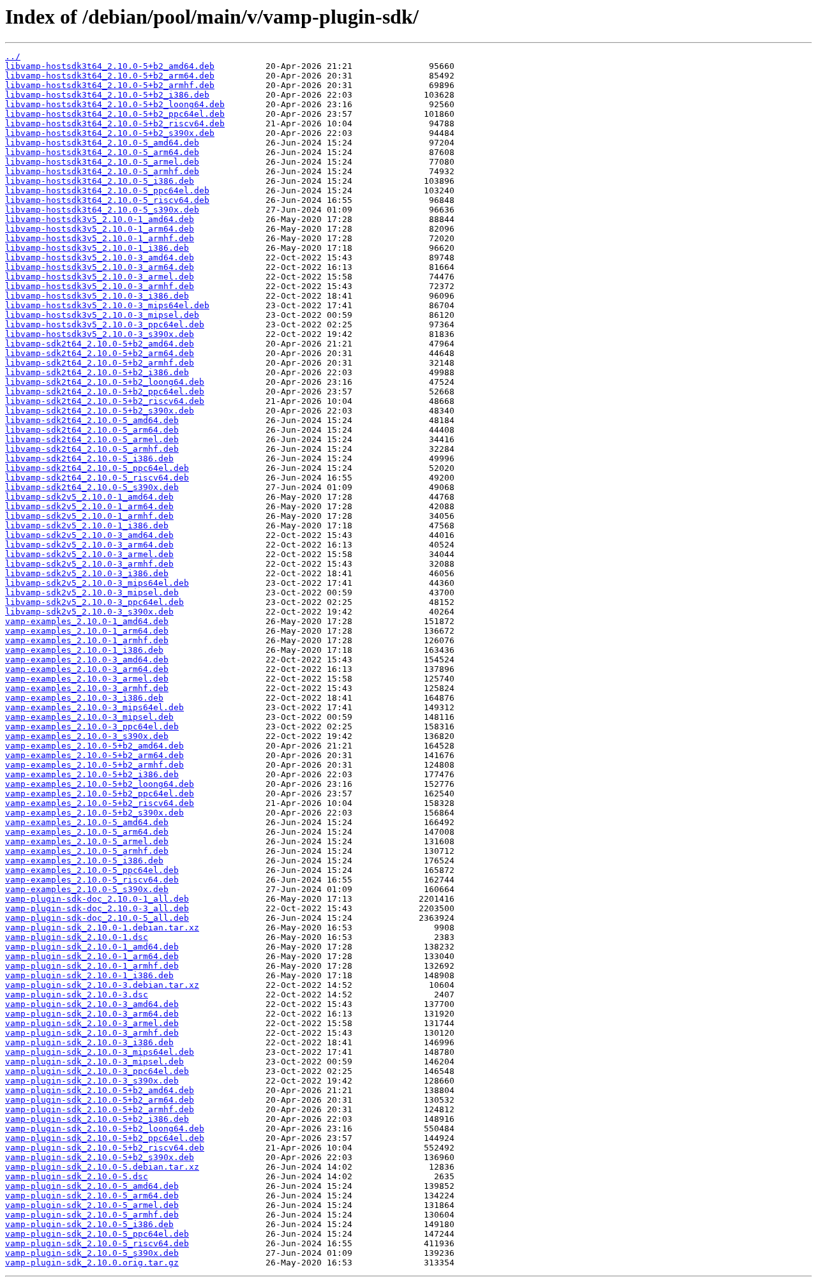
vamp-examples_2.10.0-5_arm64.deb (87, 832)
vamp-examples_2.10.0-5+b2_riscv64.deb (99, 803)
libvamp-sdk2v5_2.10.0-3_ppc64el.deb (94, 602)
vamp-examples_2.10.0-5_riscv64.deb (92, 879)
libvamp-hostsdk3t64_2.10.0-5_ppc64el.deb (107, 190)
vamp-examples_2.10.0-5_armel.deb (87, 841)
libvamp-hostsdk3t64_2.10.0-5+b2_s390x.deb (109, 133)
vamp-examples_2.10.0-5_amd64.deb (87, 822)
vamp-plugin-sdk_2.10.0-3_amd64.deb (92, 1004)
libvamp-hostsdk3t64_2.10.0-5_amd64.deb (102, 142)
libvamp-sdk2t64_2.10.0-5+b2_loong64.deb (104, 382)
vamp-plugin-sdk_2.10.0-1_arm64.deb (92, 956)
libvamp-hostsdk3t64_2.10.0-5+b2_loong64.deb (115, 104)
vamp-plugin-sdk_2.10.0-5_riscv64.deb (97, 1243)
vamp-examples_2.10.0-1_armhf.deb (87, 640)
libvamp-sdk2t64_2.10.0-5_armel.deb (92, 439)
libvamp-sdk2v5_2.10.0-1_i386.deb (87, 525)
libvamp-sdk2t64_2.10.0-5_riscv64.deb (97, 477)
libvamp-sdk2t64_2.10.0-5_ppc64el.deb (97, 468)
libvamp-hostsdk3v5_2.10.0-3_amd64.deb (99, 257)
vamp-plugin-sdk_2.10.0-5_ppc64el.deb (97, 1234)
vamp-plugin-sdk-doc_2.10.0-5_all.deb (97, 918)
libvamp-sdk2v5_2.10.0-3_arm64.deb (89, 544)
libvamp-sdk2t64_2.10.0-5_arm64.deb (92, 430)
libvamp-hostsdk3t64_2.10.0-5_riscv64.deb (107, 200)
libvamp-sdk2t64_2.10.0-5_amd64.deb (92, 420)
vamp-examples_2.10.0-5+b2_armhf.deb (94, 765)
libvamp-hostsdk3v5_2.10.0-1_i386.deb (97, 248)
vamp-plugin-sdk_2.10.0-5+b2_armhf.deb (99, 1109)
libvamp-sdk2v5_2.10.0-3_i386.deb (87, 573)
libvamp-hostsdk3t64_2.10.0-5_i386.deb (99, 181)
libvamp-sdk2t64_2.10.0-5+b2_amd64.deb (99, 343)
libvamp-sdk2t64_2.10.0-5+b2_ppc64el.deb (104, 391)
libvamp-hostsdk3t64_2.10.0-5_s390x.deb (102, 209)
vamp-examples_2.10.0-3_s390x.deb (87, 736)
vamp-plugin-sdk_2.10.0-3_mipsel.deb (94, 1061)
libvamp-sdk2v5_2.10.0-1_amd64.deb (89, 497)
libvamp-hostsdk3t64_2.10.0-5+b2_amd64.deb (109, 66)
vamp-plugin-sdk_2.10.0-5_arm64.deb (92, 1195)
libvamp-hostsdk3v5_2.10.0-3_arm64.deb (99, 267)
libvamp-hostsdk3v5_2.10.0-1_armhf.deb (99, 238)
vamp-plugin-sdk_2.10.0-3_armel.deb (92, 1023)
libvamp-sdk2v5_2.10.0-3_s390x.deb (89, 611)
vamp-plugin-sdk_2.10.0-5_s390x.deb (92, 1253)
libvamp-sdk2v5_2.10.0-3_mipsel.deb (92, 592)
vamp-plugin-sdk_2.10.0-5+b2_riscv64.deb (104, 1147)
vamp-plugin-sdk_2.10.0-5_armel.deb (92, 1205)
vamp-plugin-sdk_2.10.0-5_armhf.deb (92, 1214)
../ (12, 56)
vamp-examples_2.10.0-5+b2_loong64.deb (99, 784)
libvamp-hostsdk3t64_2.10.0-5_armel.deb (102, 162)
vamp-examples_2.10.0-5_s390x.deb (87, 889)
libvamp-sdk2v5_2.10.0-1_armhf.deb (89, 516)
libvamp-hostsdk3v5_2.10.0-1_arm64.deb (99, 229)
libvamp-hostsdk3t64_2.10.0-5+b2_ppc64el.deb (115, 114)
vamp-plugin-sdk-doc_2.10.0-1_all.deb (97, 899)
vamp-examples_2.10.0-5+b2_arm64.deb (94, 755)
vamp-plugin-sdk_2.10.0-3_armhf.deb (92, 1033)
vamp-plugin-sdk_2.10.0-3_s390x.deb (92, 1080)
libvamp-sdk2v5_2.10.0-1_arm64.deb (89, 506)
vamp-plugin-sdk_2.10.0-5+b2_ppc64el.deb (104, 1138)
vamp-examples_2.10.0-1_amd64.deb (87, 621)
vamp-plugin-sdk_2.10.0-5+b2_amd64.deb (99, 1090)
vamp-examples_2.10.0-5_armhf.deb (87, 851)
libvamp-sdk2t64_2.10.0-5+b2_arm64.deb (99, 353)
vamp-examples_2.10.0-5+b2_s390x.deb (94, 812)
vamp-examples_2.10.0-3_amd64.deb (87, 659)
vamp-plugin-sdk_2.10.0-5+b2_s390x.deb (99, 1157)
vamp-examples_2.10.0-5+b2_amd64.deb (94, 745)
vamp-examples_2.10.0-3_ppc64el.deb (92, 726)
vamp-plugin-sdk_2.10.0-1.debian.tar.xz (102, 927)
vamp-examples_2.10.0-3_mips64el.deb (94, 707)
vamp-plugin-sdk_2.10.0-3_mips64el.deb (99, 1052)
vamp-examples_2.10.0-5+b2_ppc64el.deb (99, 793)
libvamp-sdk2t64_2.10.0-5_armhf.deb (92, 449)
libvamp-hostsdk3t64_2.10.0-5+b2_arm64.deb (109, 75)
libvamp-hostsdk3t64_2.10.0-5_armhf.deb (102, 171)
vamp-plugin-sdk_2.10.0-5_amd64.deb (92, 1186)
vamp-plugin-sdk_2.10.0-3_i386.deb (89, 1042)
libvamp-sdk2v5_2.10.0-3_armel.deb (89, 554)
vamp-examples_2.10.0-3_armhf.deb (87, 688)
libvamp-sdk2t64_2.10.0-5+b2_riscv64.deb (104, 401)
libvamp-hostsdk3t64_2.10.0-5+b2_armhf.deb (109, 85)
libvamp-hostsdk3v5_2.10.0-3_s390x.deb (99, 334)
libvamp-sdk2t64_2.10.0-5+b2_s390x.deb (99, 410)
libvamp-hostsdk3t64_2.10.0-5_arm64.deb (102, 152)
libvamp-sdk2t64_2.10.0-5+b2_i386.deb (97, 372)
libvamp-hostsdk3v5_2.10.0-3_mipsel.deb (102, 315)
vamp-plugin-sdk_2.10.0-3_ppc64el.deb (97, 1071)
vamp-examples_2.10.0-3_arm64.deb (87, 669)
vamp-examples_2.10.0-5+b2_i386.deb (92, 774)
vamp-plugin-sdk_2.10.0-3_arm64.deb (92, 1013)
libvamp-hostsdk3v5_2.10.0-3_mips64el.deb (107, 305)
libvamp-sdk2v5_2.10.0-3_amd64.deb (89, 535)
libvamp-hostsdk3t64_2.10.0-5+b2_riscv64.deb (115, 123)
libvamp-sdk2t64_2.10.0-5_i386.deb (89, 458)
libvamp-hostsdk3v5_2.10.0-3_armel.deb (99, 276)
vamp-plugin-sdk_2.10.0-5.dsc (76, 1176)
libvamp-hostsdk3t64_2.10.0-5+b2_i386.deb (107, 95)
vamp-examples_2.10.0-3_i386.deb (84, 698)
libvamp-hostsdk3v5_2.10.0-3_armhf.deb (99, 286)
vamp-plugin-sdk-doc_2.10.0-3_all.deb (97, 908)
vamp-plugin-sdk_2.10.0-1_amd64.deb (92, 946)
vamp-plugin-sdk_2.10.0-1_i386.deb (89, 975)
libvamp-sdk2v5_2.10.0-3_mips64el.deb (97, 583)
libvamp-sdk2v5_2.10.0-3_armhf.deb (89, 564)
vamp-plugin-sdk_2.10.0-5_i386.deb (89, 1224)
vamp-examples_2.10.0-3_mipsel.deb (89, 717)
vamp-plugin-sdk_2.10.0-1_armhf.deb (92, 966)
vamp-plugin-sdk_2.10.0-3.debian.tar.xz (102, 985)
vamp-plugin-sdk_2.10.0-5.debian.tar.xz (102, 1167)
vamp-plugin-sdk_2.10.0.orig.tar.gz (92, 1262)
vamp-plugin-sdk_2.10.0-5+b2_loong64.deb (104, 1128)
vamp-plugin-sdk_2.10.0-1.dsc (76, 937)
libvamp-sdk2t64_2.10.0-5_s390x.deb (92, 487)
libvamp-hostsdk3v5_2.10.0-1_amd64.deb (99, 219)
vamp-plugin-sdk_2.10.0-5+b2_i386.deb (97, 1119)
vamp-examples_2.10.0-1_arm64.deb (87, 631)
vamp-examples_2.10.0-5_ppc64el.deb (92, 870)
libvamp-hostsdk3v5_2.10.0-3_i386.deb (97, 296)
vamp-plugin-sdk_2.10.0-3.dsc (76, 994)
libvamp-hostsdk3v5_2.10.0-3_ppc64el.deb (104, 324)
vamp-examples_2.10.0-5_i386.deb (84, 860)
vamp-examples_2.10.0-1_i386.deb (84, 650)
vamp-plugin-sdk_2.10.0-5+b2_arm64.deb (99, 1100)
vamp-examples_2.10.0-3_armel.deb (87, 678)
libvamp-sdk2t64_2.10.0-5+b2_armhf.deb (99, 363)
